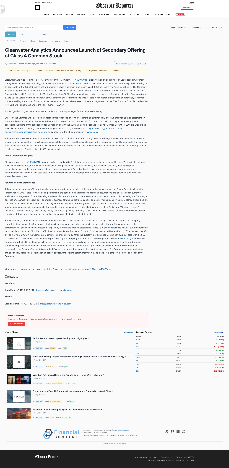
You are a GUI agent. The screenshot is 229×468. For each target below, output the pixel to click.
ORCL (138, 368)
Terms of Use (179, 460)
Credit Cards (53, 383)
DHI (63, 417)
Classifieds (135, 15)
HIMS (73, 383)
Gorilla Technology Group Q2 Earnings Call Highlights (61, 338)
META (138, 357)
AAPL (138, 343)
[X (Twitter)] (166, 434)
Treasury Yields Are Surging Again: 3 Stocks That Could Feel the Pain (69, 409)
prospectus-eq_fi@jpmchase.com (102, 128)
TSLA (137, 371)
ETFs (33, 34)
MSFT (138, 361)
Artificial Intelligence (55, 401)
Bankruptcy (53, 367)
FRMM (72, 401)
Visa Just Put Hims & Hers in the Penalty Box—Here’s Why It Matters (68, 375)
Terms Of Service (131, 435)
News (46, 15)
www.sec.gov (91, 132)
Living (92, 15)
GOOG (138, 354)
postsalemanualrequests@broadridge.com (26, 132)
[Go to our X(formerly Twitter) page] (41, 462)
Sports (69, 15)
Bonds (52, 417)
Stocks (22, 34)
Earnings (52, 348)
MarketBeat (39, 348)
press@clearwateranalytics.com (55, 303)
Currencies (43, 41)
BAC (137, 350)
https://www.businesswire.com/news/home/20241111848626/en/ (79, 269)
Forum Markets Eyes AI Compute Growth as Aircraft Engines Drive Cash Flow (73, 391)
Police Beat (104, 15)
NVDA (138, 364)
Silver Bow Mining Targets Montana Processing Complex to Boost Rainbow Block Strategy (79, 356)
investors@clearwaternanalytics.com (54, 290)
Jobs (147, 15)
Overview (23, 41)
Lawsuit (61, 383)
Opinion (81, 15)
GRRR (65, 348)
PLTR (70, 417)
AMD (137, 347)
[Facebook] (172, 434)
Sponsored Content (162, 15)
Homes (37, 2)
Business (57, 15)
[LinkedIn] (178, 434)
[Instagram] (183, 434)
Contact (171, 460)
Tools (44, 34)
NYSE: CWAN (80, 80)
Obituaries (119, 15)
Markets (11, 34)
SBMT (66, 367)
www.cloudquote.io (122, 430)
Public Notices (47, 2)
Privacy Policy (116, 435)
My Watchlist (197, 27)
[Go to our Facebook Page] (36, 462)
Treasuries (68, 41)
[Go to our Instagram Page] (47, 462)
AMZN (138, 340)
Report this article (16, 324)
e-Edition (180, 15)
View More (128, 332)
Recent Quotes (177, 27)
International (55, 41)
